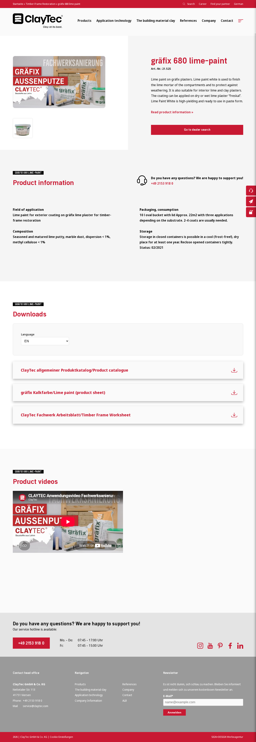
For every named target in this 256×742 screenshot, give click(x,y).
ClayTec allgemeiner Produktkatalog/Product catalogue (74, 370)
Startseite (18, 4)
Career (203, 4)
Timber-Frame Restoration (40, 4)
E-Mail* (168, 696)
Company (209, 20)
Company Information (88, 700)
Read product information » (172, 112)
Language (27, 334)
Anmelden (174, 712)
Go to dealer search (197, 129)
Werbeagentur (235, 737)
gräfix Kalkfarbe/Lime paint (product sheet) (63, 392)
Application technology (113, 20)
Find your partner (220, 4)
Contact (227, 20)
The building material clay (155, 20)
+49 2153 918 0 (162, 183)
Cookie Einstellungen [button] (61, 737)
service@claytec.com (35, 706)
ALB (124, 700)
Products (84, 20)
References (188, 20)
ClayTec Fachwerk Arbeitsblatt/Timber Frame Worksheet (76, 415)
